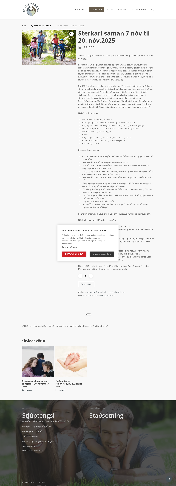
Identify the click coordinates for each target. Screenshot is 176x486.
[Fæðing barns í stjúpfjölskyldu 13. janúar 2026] (71, 361)
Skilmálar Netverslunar (32, 450)
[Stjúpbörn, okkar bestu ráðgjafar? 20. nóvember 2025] (38, 361)
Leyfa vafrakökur (74, 254)
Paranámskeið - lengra (116, 292)
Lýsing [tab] (88, 313)
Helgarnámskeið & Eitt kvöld (41, 25)
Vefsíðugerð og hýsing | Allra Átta (33, 482)
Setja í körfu (86, 284)
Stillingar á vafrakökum (102, 254)
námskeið (99, 295)
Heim (24, 25)
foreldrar (91, 295)
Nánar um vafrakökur (69, 247)
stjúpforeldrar (109, 295)
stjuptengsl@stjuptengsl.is (42, 441)
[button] (71, 34)
